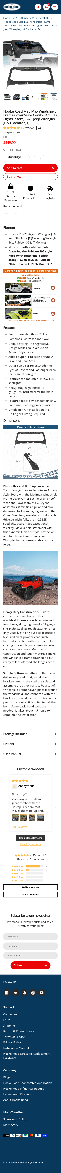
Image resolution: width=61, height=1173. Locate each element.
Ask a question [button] (30, 894)
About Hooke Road (15, 1100)
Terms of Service (14, 1037)
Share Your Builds (15, 1119)
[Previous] (6, 213)
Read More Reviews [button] (30, 838)
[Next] (16, 213)
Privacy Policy (12, 1042)
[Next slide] (55, 807)
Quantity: (14, 157)
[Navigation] (54, 7)
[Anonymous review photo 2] (23, 817)
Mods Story (10, 1125)
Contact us (10, 1014)
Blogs (6, 1077)
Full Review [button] (19, 827)
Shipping (9, 1025)
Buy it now (14, 176)
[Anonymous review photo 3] (32, 817)
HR (5, 137)
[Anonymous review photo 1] (15, 817)
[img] (20, 781)
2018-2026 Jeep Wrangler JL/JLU (31, 18)
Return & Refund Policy (18, 1031)
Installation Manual (16, 1048)
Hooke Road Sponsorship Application (27, 1083)
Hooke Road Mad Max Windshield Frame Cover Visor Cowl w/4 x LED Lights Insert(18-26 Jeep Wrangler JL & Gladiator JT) (30, 25)
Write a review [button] (30, 887)
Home (7, 18)
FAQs (6, 1020)
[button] (11, 128)
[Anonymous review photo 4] (40, 817)
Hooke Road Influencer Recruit (23, 1089)
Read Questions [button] (30, 844)
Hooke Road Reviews (17, 1094)
